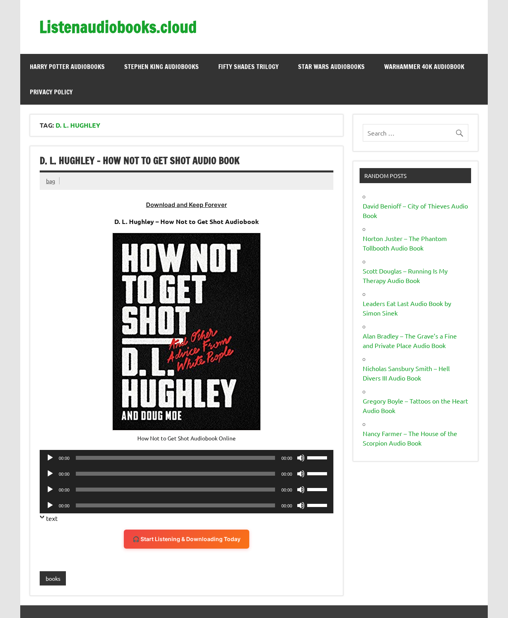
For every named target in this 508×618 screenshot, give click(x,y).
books (53, 578)
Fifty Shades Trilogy (248, 66)
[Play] (50, 458)
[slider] (318, 457)
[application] (186, 458)
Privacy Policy (51, 92)
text (52, 518)
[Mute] (301, 458)
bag (50, 180)
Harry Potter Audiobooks (67, 66)
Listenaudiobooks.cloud (118, 26)
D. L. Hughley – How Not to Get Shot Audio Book (140, 160)
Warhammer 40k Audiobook (424, 66)
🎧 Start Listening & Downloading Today (187, 539)
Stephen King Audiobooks (161, 66)
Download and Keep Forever (186, 205)
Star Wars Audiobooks (331, 66)
